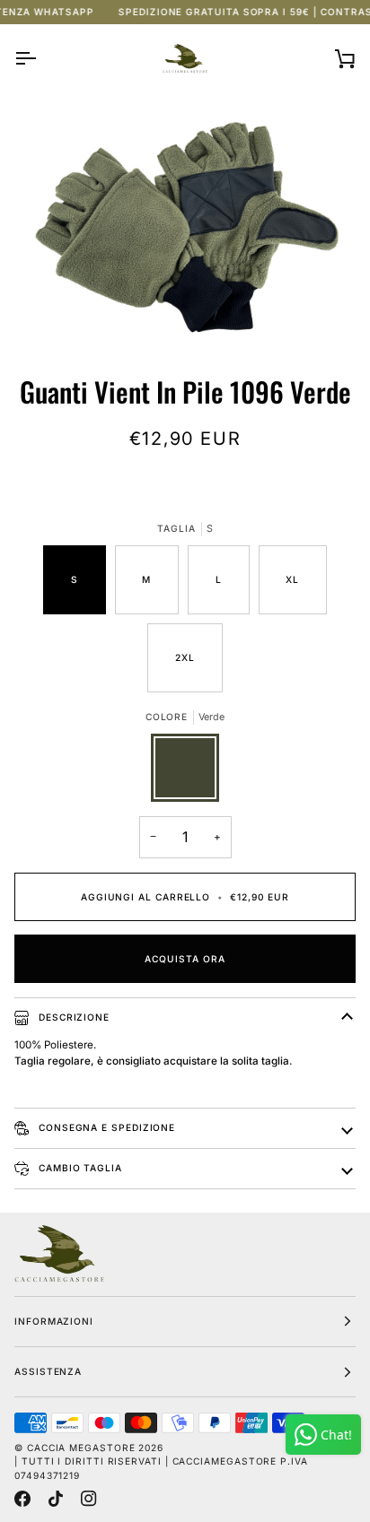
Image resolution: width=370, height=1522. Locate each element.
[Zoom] (185, 224)
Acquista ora (185, 958)
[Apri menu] (41, 58)
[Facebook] (22, 1499)
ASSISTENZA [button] (48, 1371)
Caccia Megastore (81, 1447)
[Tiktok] (55, 1499)
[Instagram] (89, 1499)
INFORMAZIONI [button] (53, 1321)
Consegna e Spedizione (105, 1127)
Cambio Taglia (78, 1167)
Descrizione (72, 1017)
